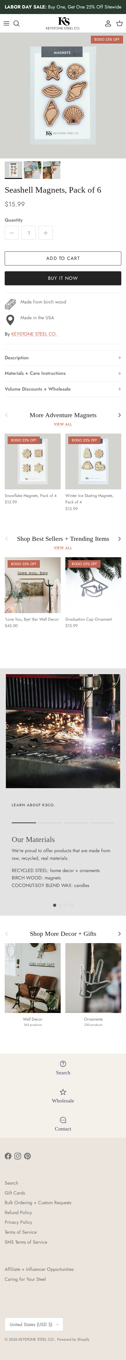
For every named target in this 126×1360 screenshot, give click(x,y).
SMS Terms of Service (26, 1242)
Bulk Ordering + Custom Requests (38, 1202)
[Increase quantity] (46, 233)
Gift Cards (15, 1193)
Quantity (14, 220)
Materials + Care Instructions (35, 373)
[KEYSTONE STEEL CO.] (63, 23)
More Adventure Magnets (63, 415)
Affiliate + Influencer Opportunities (39, 1269)
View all (63, 424)
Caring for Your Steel (25, 1279)
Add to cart (63, 258)
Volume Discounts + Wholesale (38, 389)
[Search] (19, 23)
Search (11, 1183)
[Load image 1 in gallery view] (63, 95)
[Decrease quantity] (12, 233)
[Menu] (6, 23)
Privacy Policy (18, 1222)
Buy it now (63, 278)
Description (17, 357)
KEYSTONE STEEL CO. (34, 334)
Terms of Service (21, 1232)
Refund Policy (18, 1212)
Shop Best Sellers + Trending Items (63, 539)
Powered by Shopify (73, 1339)
